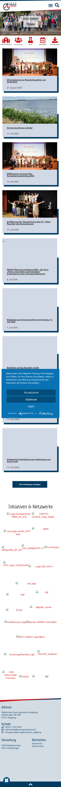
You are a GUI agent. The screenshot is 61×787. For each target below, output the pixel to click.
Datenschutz (38, 746)
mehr (31, 406)
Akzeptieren (31, 392)
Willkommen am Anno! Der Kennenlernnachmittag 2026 (20, 174)
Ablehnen (31, 399)
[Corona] (6, 40)
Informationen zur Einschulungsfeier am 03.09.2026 (26, 80)
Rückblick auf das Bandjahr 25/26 (23, 367)
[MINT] (30, 40)
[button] (50, 5)
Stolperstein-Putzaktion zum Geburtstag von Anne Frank (29, 460)
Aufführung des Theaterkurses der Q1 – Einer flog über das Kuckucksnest (29, 222)
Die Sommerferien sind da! (19, 127)
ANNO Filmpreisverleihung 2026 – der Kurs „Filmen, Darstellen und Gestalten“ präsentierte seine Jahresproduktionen (27, 271)
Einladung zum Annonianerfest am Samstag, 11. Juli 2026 (30, 320)
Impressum (37, 743)
